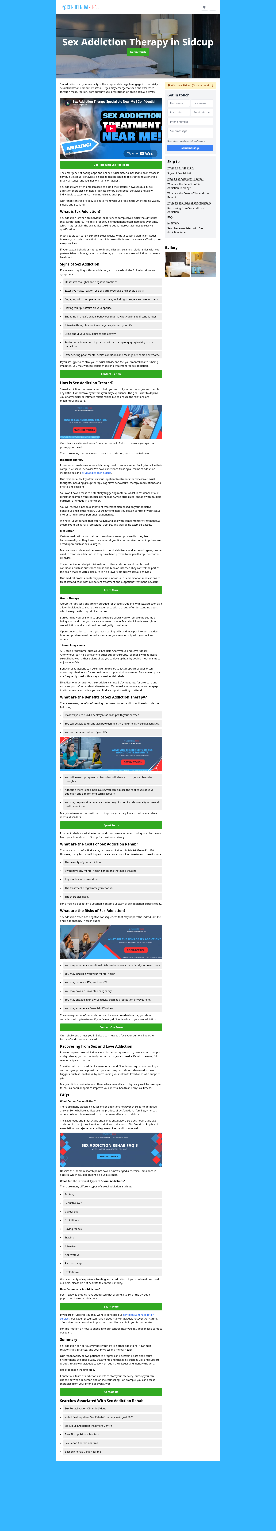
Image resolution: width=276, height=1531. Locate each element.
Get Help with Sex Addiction (111, 165)
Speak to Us (111, 825)
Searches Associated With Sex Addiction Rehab (185, 230)
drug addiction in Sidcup (96, 473)
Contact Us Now (111, 374)
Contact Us (111, 1392)
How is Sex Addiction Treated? (185, 178)
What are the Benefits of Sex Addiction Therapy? (184, 186)
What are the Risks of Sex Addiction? (189, 202)
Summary (173, 223)
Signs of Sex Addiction (180, 173)
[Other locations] (204, 7)
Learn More (111, 590)
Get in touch (138, 52)
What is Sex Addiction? (180, 168)
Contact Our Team (111, 1027)
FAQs (170, 217)
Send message (190, 148)
